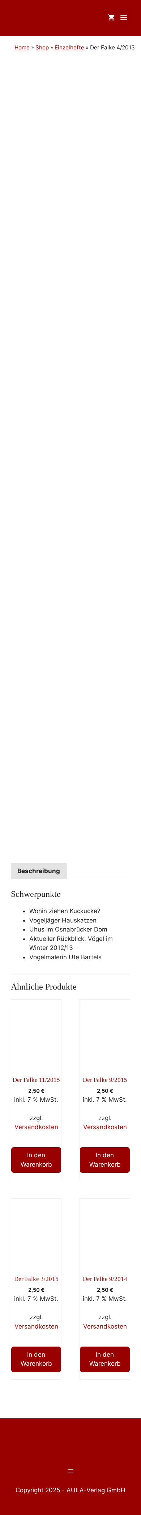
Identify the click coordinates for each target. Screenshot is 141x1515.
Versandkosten (36, 1127)
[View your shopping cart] (111, 18)
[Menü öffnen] (70, 1470)
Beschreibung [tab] (38, 871)
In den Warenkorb (36, 1159)
